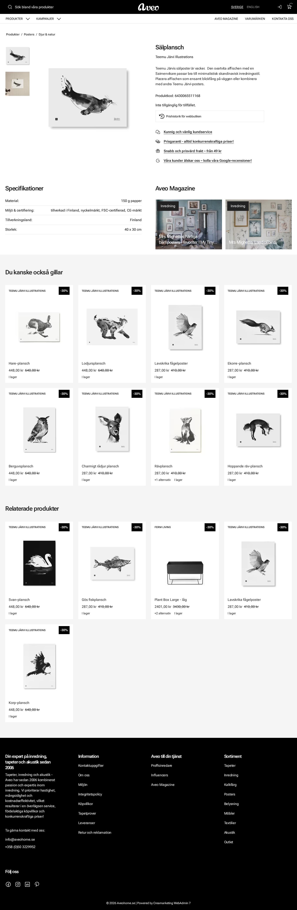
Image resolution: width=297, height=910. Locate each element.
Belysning (232, 804)
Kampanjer (45, 18)
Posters (29, 34)
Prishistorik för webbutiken (183, 116)
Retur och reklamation (95, 832)
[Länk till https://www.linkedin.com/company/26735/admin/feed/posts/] (27, 884)
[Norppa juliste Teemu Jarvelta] (87, 97)
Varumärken (255, 18)
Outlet (228, 842)
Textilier (230, 823)
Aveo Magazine (226, 18)
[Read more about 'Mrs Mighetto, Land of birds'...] (258, 224)
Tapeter (230, 765)
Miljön (83, 785)
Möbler (229, 813)
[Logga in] (280, 7)
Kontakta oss (283, 18)
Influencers (159, 775)
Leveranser (86, 823)
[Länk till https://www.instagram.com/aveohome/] (18, 884)
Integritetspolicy (90, 794)
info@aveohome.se (20, 839)
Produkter (14, 18)
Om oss (84, 775)
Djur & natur (47, 34)
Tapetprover (87, 813)
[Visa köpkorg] (289, 7)
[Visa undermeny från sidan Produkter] (28, 18)
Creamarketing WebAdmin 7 (172, 903)
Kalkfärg (230, 785)
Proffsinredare (161, 765)
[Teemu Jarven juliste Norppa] (17, 84)
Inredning (168, 206)
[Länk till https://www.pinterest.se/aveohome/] (37, 884)
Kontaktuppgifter (91, 765)
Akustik (229, 832)
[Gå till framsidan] (148, 7)
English (253, 7)
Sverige (237, 7)
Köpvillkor (86, 804)
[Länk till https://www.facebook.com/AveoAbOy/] (8, 884)
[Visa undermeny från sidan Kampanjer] (59, 18)
